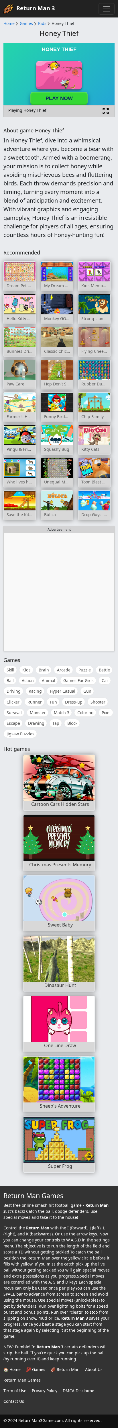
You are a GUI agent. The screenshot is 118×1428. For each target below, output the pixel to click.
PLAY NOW (59, 98)
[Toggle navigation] (107, 9)
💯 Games (35, 1369)
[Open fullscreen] (106, 111)
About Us (94, 1369)
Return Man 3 (35, 8)
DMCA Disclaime (78, 1390)
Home (9, 23)
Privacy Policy (44, 1390)
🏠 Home (12, 1369)
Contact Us (13, 1401)
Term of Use (14, 1390)
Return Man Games (22, 1380)
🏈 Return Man (65, 1369)
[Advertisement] (59, 592)
